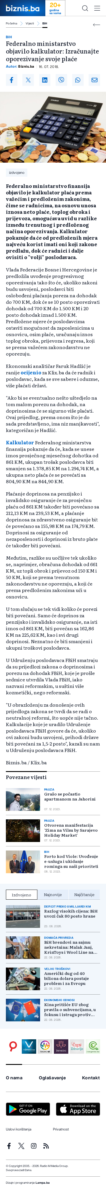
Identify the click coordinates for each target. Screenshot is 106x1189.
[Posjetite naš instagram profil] (34, 1146)
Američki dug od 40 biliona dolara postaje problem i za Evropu (66, 978)
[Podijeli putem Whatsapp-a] (78, 80)
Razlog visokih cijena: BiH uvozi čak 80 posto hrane (71, 913)
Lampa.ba (43, 1182)
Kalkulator (20, 442)
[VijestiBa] (29, 1046)
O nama (14, 1078)
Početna (11, 23)
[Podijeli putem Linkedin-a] (45, 80)
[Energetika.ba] (93, 1046)
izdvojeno (16, 172)
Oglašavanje (52, 1078)
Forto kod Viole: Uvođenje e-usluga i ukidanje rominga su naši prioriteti (71, 861)
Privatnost (61, 1129)
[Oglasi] (13, 1046)
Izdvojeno (21, 895)
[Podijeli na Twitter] (28, 80)
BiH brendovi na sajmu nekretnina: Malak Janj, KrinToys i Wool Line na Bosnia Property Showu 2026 (68, 947)
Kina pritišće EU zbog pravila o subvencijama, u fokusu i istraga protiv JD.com (70, 1009)
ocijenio (31, 372)
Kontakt (91, 1078)
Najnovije (53, 894)
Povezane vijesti (26, 777)
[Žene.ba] (61, 1046)
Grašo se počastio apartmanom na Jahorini (70, 796)
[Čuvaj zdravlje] (77, 1046)
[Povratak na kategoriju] (96, 24)
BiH (44, 23)
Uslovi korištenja (18, 1129)
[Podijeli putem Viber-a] (61, 80)
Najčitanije (84, 894)
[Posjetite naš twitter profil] (21, 1146)
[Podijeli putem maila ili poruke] (94, 80)
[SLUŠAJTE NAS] (45, 1046)
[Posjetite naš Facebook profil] (9, 1146)
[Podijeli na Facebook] (11, 80)
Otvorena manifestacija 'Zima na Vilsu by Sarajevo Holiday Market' (71, 830)
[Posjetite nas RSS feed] (46, 1146)
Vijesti (30, 23)
